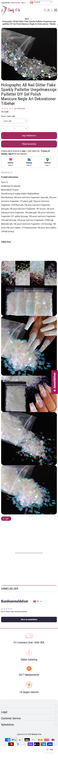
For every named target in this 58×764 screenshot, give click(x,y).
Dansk (36, 2)
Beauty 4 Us (36, 734)
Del (6, 519)
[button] (45, 10)
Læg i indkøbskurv (29, 135)
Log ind (4, 3)
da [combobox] (38, 601)
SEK (22, 3)
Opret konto (13, 3)
